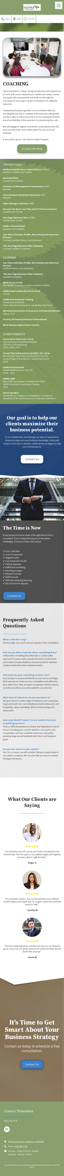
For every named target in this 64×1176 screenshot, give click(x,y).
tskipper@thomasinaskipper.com (18, 1117)
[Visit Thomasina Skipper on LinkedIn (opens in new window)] (7, 1129)
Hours (31, 19)
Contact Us (32, 459)
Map (18, 19)
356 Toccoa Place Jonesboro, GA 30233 (26, 1141)
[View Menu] (58, 5)
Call (7, 19)
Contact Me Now (32, 149)
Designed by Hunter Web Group (45, 1166)
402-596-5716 (21, 1146)
